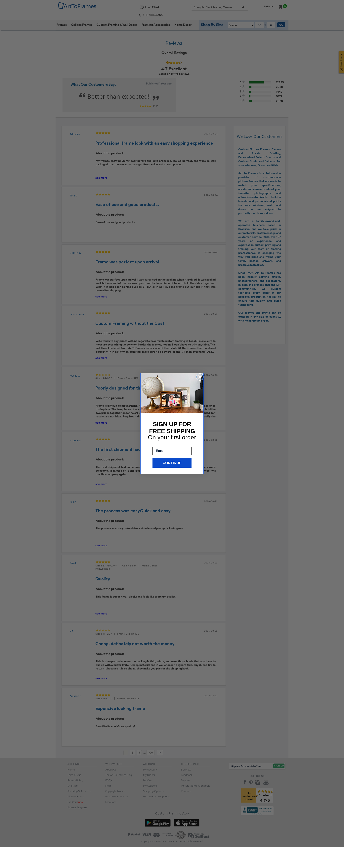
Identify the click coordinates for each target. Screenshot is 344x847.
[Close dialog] (200, 377)
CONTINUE (172, 463)
